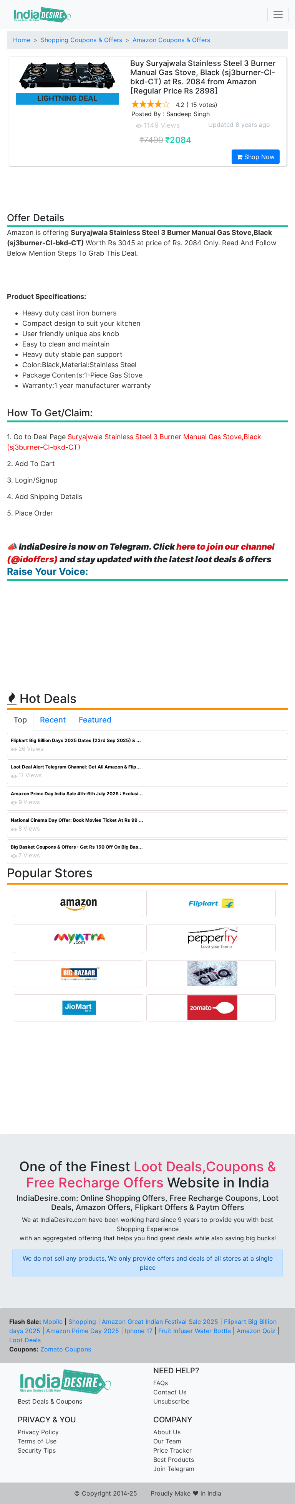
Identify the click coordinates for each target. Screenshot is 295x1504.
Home (21, 40)
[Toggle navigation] (278, 14)
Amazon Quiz (256, 1331)
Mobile (53, 1321)
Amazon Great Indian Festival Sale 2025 (160, 1321)
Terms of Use (37, 1441)
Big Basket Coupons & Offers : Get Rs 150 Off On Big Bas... (77, 847)
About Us (167, 1432)
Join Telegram (173, 1469)
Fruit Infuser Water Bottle (194, 1331)
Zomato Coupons (65, 1349)
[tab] (20, 721)
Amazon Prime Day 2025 (82, 1331)
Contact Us (169, 1392)
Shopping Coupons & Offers (81, 40)
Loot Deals (25, 1340)
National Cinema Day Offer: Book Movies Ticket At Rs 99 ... (77, 820)
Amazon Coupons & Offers (171, 40)
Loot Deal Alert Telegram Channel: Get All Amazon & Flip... (76, 767)
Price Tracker (172, 1450)
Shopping (82, 1321)
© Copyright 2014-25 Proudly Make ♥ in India (147, 1493)
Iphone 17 (138, 1331)
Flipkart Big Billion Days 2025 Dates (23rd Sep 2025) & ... (76, 740)
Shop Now (258, 157)
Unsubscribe (171, 1401)
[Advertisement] (147, 188)
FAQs (160, 1383)
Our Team (167, 1441)
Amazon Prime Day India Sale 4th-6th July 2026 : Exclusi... (77, 793)
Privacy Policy (38, 1432)
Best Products (173, 1459)
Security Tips (37, 1450)
